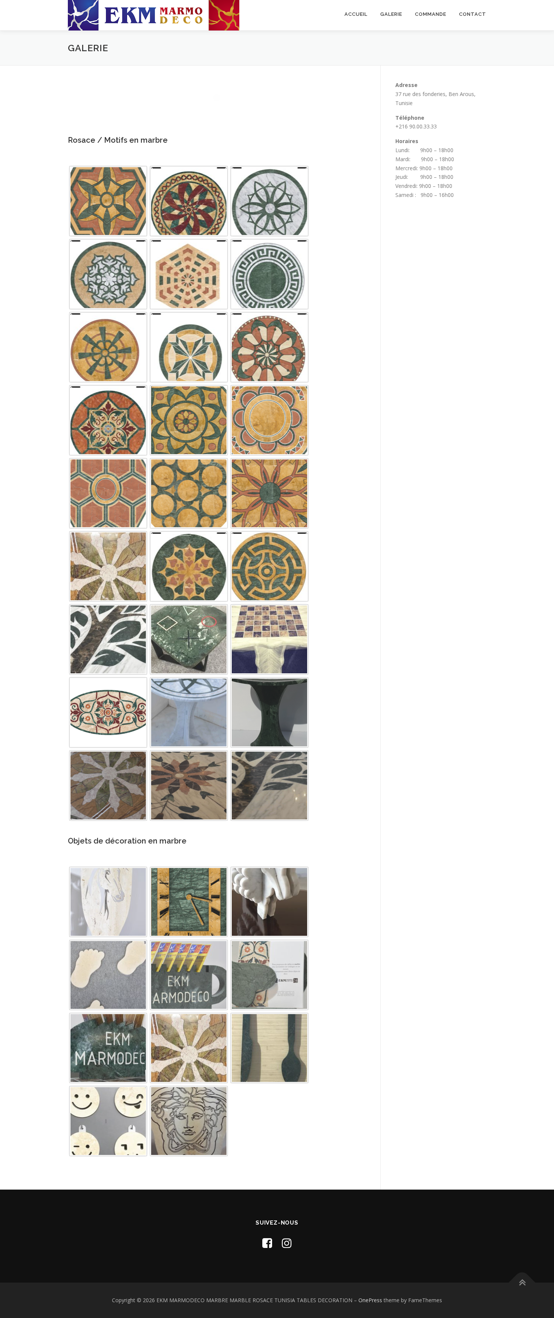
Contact (472, 14)
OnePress (370, 1300)
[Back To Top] (522, 1282)
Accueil (355, 14)
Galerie (391, 14)
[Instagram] (287, 1243)
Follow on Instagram (221, 111)
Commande (430, 14)
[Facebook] (267, 1243)
